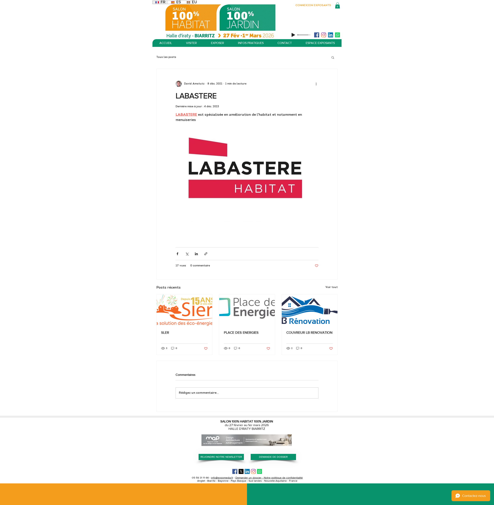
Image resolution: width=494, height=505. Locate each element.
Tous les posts (166, 57)
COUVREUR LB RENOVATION (309, 332)
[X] (241, 471)
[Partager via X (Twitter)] (187, 254)
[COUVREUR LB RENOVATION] (310, 310)
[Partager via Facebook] (177, 254)
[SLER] (184, 310)
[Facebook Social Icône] (316, 34)
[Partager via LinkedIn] (196, 254)
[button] (337, 5)
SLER (165, 332)
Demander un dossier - (249, 477)
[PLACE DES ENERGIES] (247, 310)
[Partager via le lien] (206, 254)
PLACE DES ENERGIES (241, 332)
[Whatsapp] (337, 34)
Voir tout (331, 287)
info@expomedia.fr (222, 477)
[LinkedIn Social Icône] (330, 34)
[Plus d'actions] (316, 83)
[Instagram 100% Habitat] (323, 34)
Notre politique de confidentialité (283, 477)
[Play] (293, 35)
